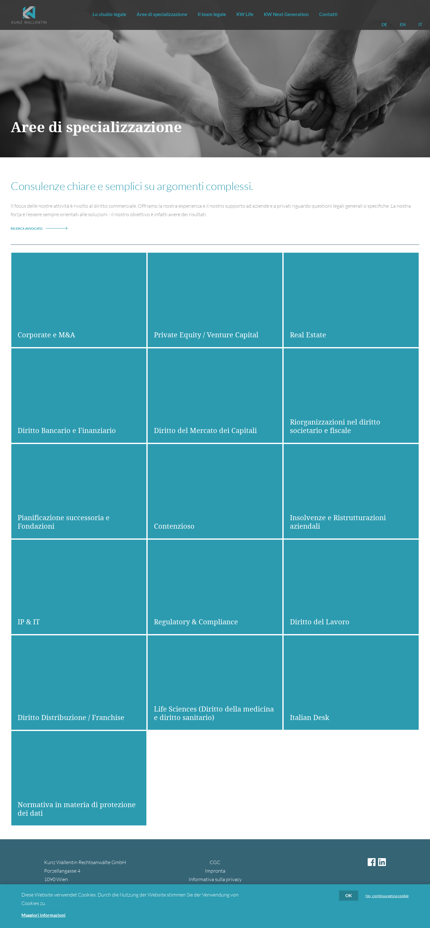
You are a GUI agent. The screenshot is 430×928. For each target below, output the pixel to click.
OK (348, 895)
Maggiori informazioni (43, 915)
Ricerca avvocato (26, 228)
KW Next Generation (286, 14)
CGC (215, 862)
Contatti (328, 14)
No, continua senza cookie (387, 896)
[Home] (29, 15)
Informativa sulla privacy (215, 879)
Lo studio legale (109, 14)
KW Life (244, 14)
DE (384, 24)
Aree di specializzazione (162, 14)
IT (420, 24)
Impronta (215, 871)
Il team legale (212, 14)
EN (403, 24)
